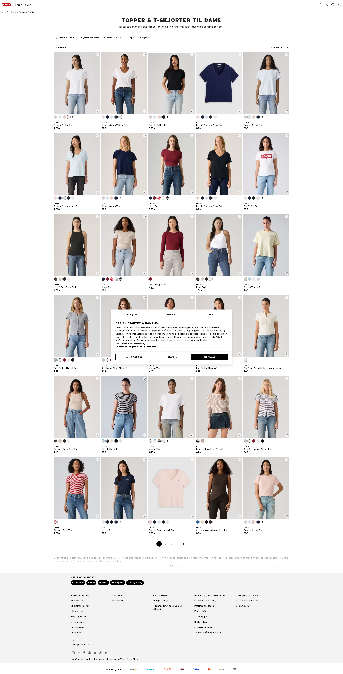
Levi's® (5, 12)
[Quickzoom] (97, 111)
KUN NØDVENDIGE (133, 357)
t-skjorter (145, 37)
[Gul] (245, 279)
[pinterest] (100, 652)
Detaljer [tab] (171, 314)
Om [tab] (211, 314)
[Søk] (320, 4)
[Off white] (163, 198)
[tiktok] (78, 652)
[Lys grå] (245, 198)
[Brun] (55, 279)
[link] (326, 4)
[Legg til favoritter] (97, 54)
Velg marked (76, 640)
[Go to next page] (190, 544)
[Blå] (55, 117)
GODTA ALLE (209, 357)
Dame (13, 12)
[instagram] (73, 652)
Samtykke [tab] (132, 314)
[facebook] (84, 652)
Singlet (131, 37)
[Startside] (6, 5)
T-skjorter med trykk (89, 37)
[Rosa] (64, 117)
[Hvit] (68, 117)
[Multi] (154, 441)
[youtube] (95, 652)
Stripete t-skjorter (113, 37)
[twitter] (105, 652)
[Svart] (116, 117)
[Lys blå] (103, 117)
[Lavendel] (150, 441)
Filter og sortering (279, 47)
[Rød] (154, 198)
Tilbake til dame (66, 37)
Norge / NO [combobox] (79, 644)
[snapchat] (89, 652)
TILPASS (170, 357)
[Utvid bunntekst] (171, 560)
